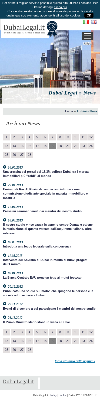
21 (68, 146)
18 (45, 146)
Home (69, 111)
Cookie (63, 395)
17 (37, 146)
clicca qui (60, 7)
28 (29, 154)
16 (29, 146)
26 (14, 154)
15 (21, 146)
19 (52, 146)
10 (75, 137)
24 (91, 146)
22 (75, 146)
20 (60, 146)
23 (83, 146)
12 (91, 137)
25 (6, 154)
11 (83, 137)
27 (21, 154)
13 (6, 146)
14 (14, 146)
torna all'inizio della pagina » (75, 361)
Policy (53, 395)
